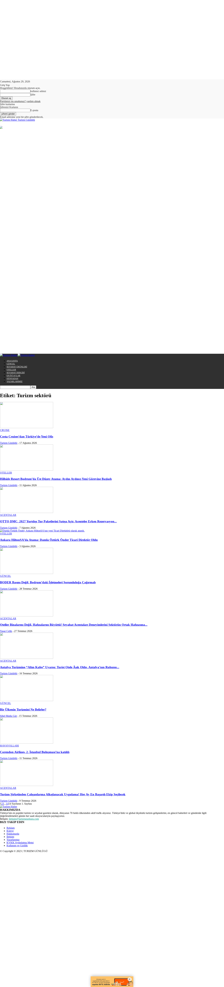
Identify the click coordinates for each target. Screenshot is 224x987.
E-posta (34, 110)
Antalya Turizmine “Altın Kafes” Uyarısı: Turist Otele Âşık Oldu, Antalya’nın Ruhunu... (59, 667)
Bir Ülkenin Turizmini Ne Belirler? (23, 709)
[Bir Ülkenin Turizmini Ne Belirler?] (26, 700)
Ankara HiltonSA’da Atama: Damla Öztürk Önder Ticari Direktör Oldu (49, 540)
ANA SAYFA (12, 361)
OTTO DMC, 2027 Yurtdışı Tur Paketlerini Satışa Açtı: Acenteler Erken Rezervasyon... (58, 521)
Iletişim (10, 836)
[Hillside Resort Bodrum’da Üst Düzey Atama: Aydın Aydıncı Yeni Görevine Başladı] (26, 469)
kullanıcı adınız (38, 91)
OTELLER (11, 369)
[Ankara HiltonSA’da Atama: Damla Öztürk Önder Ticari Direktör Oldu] (42, 530)
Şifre (32, 94)
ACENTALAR (8, 515)
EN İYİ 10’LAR (13, 375)
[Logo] (9, 355)
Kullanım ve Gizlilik (17, 845)
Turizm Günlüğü (8, 443)
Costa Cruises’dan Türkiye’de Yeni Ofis (26, 436)
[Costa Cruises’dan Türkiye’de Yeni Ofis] (26, 427)
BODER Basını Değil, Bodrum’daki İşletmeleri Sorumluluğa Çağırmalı (48, 582)
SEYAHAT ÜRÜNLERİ (17, 367)
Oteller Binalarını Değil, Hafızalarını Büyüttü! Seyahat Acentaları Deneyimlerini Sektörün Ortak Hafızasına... (73, 624)
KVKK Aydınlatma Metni (20, 842)
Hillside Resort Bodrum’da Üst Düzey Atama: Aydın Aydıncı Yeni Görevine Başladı (56, 479)
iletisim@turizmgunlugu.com (24, 818)
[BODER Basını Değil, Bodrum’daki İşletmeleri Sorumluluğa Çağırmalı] (26, 573)
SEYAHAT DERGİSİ (16, 372)
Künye (10, 830)
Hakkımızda (13, 833)
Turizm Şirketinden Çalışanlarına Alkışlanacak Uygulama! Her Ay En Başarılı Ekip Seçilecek (62, 794)
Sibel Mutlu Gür (8, 716)
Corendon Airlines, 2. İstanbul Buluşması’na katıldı (34, 752)
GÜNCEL (11, 364)
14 (7, 803)
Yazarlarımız (13, 839)
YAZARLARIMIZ (14, 381)
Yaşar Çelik (6, 631)
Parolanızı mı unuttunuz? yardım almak (20, 101)
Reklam (11, 827)
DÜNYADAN (12, 378)
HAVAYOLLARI (9, 745)
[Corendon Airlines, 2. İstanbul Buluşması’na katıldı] (26, 742)
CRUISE (5, 430)
